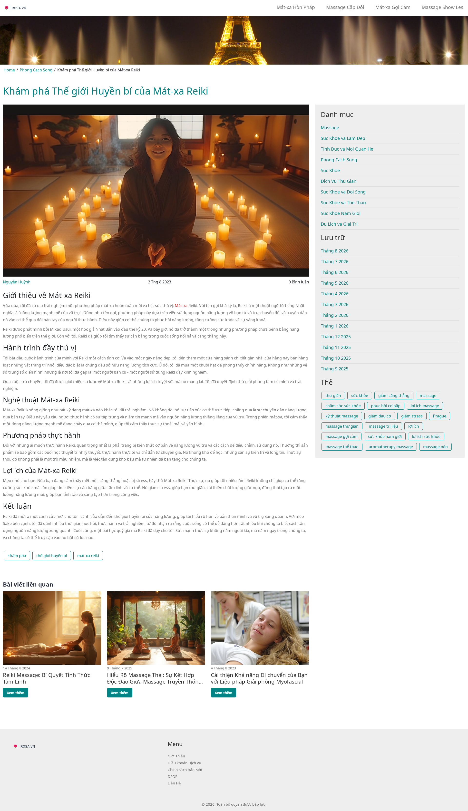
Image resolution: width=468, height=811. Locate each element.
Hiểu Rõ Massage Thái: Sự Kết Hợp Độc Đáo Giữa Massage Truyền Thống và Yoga (154, 678)
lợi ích (413, 426)
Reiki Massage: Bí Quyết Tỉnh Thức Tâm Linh (46, 678)
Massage (330, 127)
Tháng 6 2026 (334, 272)
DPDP (172, 776)
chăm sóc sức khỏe (343, 405)
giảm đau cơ (379, 416)
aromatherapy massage (391, 446)
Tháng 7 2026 (334, 261)
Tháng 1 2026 (334, 326)
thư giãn (333, 395)
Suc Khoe (330, 170)
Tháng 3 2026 (334, 304)
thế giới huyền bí (51, 555)
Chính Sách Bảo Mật (185, 769)
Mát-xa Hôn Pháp (296, 7)
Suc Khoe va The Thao (343, 202)
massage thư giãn (342, 426)
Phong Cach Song (36, 70)
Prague (439, 416)
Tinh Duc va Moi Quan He (347, 149)
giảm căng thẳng (394, 395)
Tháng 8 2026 (334, 251)
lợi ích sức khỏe (426, 436)
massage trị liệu (383, 426)
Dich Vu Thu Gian (338, 181)
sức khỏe (359, 395)
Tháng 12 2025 (336, 336)
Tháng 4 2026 (334, 294)
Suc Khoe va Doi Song (343, 192)
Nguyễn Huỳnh (16, 282)
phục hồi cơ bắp (385, 405)
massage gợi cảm (341, 436)
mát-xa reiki (88, 555)
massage (428, 395)
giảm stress (412, 416)
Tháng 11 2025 (336, 347)
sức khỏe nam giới (385, 436)
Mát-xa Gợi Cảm (392, 7)
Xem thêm (15, 692)
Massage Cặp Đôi (345, 7)
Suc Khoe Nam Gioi (341, 213)
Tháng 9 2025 (334, 369)
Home (9, 70)
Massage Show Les (442, 7)
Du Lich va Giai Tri (339, 224)
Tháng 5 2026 (334, 283)
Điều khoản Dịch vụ (184, 762)
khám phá (17, 555)
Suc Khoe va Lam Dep (343, 138)
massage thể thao (342, 446)
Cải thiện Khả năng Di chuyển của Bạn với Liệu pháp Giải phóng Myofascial (259, 678)
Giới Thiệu (176, 755)
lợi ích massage (425, 405)
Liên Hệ (174, 783)
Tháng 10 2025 (336, 358)
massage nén (435, 446)
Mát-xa (181, 305)
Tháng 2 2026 (334, 315)
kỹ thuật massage (341, 416)
